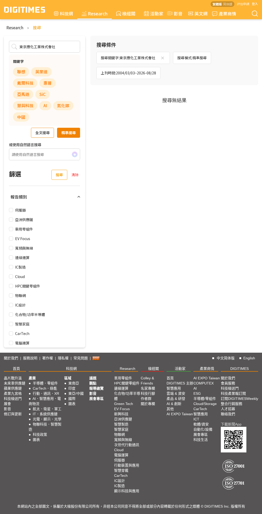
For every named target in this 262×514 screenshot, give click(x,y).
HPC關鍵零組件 (27, 286)
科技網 (66, 13)
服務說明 (30, 358)
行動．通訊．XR (46, 393)
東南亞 (73, 383)
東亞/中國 (76, 393)
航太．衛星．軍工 (47, 409)
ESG (197, 393)
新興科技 (121, 414)
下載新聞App (231, 424)
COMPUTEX (203, 383)
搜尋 (37, 27)
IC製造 (20, 267)
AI (195, 388)
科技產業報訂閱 (233, 393)
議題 (92, 378)
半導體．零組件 (45, 383)
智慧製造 (121, 424)
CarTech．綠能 (45, 388)
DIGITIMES (239, 369)
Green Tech (123, 404)
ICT (196, 419)
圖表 (36, 440)
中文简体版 (226, 358)
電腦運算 (22, 342)
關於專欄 (148, 404)
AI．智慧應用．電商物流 (45, 401)
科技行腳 (148, 393)
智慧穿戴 (121, 470)
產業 (32, 378)
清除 (75, 174)
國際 (71, 399)
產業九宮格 (13, 393)
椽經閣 (128, 13)
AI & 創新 (174, 404)
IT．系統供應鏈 (45, 414)
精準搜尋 (68, 132)
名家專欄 (148, 388)
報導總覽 (96, 388)
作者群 (146, 399)
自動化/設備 (202, 429)
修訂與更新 (13, 414)
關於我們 (11, 358)
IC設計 (20, 305)
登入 (255, 4)
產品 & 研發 (176, 399)
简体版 (227, 4)
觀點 (92, 383)
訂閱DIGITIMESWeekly (239, 399)
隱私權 (63, 358)
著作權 (47, 358)
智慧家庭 (22, 324)
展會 (7, 404)
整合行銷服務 (231, 404)
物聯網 (20, 295)
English (249, 358)
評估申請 (243, 4)
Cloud (20, 276)
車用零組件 (24, 229)
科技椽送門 (13, 399)
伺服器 (20, 210)
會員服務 (228, 383)
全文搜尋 (42, 132)
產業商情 (227, 13)
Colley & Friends (147, 380)
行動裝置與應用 (126, 465)
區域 (67, 378)
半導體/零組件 (204, 399)
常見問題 (80, 358)
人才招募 (228, 409)
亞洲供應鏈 (24, 219)
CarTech (22, 333)
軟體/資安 (201, 424)
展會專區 (96, 399)
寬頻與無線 (24, 248)
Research (97, 13)
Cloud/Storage (205, 404)
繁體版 (217, 4)
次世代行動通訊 (126, 445)
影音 (176, 13)
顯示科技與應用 (126, 491)
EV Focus (22, 238)
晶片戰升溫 (13, 378)
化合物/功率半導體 (30, 314)
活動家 (156, 13)
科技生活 (200, 440)
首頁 (16, 369)
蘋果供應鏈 (13, 388)
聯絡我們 (228, 414)
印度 (71, 388)
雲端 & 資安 (176, 393)
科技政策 (40, 434)
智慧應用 (174, 388)
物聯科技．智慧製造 (45, 426)
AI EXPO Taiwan (180, 414)
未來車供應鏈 (14, 383)
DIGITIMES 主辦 (180, 383)
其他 (170, 409)
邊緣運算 (22, 257)
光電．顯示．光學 (47, 419)
